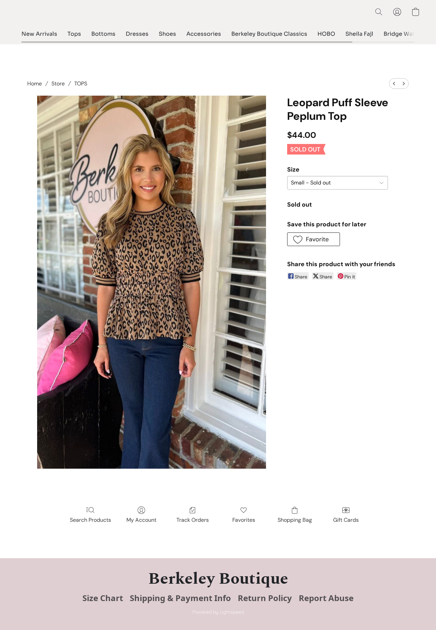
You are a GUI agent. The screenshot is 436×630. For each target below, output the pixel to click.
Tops (74, 33)
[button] (379, 11)
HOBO (326, 33)
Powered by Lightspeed (218, 612)
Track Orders (192, 519)
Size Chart (102, 598)
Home (34, 83)
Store (58, 83)
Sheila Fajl (359, 33)
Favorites (243, 519)
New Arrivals (39, 33)
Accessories (203, 33)
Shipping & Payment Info (180, 598)
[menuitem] (394, 83)
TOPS (80, 83)
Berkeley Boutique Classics (269, 33)
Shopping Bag (295, 519)
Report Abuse (326, 598)
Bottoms (103, 33)
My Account (141, 519)
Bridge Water (402, 33)
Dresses (137, 33)
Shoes (167, 33)
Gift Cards (346, 519)
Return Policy (265, 598)
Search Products (90, 519)
